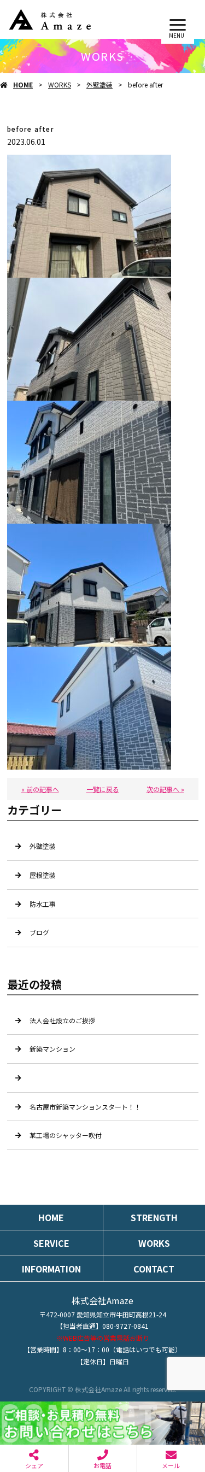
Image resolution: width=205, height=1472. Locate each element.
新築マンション (52, 1048)
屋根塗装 (43, 874)
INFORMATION (51, 1268)
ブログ (39, 932)
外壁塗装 (99, 84)
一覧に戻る (102, 789)
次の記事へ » (165, 789)
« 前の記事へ (40, 789)
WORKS (59, 84)
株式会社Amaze (102, 1300)
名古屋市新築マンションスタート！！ (85, 1106)
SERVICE (51, 1243)
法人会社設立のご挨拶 (62, 1020)
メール (171, 1465)
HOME (23, 84)
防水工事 (43, 903)
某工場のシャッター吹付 (66, 1135)
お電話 (102, 1465)
